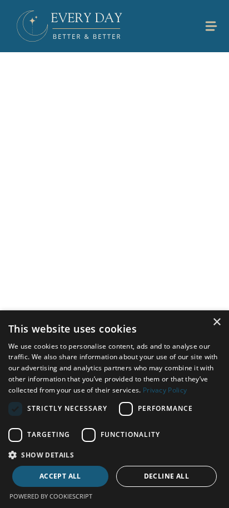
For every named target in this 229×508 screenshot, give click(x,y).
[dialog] (114, 409)
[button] (114, 454)
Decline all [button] (166, 476)
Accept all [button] (60, 476)
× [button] (216, 322)
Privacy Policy (165, 390)
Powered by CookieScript (50, 496)
